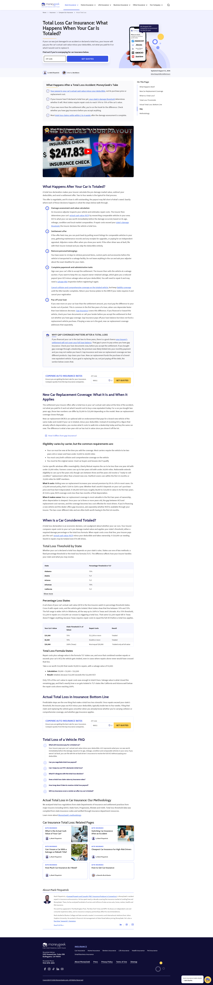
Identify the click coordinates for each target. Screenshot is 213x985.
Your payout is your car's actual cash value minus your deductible (77, 91)
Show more (48, 594)
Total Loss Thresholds (148, 100)
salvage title (62, 281)
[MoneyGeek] (50, 5)
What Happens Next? (147, 87)
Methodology (144, 113)
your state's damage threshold (102, 99)
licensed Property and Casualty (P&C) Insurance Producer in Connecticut (92, 896)
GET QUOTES (122, 380)
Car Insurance (80, 950)
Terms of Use (121, 962)
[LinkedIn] (58, 969)
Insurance (52, 12)
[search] (168, 5)
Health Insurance (138, 950)
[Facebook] (45, 969)
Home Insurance (94, 950)
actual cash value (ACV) (79, 215)
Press (95, 962)
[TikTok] (53, 969)
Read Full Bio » (59, 925)
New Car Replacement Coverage (151, 91)
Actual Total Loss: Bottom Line (151, 104)
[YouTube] (62, 969)
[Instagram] (126, 925)
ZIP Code (94, 376)
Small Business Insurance (84, 954)
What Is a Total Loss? (147, 95)
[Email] (132, 925)
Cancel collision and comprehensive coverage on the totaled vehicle (79, 287)
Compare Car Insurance (66, 12)
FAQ (141, 109)
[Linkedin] (120, 925)
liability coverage (124, 287)
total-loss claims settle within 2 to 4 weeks (73, 115)
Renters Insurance (109, 950)
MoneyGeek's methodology (69, 815)
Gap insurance (82, 310)
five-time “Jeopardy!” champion (65, 921)
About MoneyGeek (82, 962)
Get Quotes (88, 59)
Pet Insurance (152, 950)
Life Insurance (124, 950)
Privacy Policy (107, 962)
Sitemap (133, 962)
